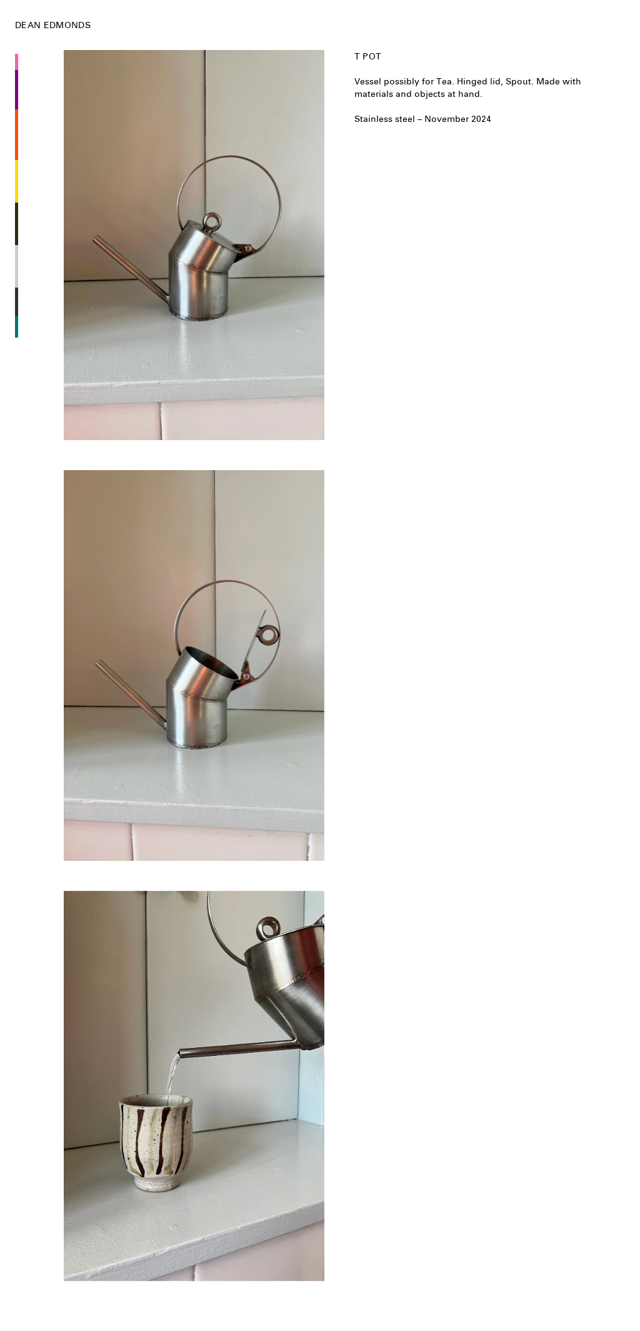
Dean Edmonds (53, 25)
